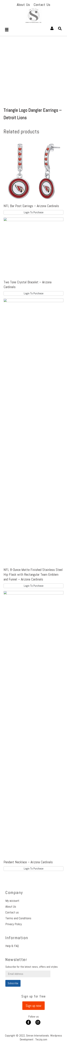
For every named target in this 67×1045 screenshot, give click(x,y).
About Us (10, 906)
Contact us (12, 912)
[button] (33, 1005)
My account (12, 901)
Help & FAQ (12, 946)
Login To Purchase (33, 212)
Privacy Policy (13, 924)
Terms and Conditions (18, 918)
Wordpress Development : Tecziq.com (41, 1037)
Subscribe (13, 983)
